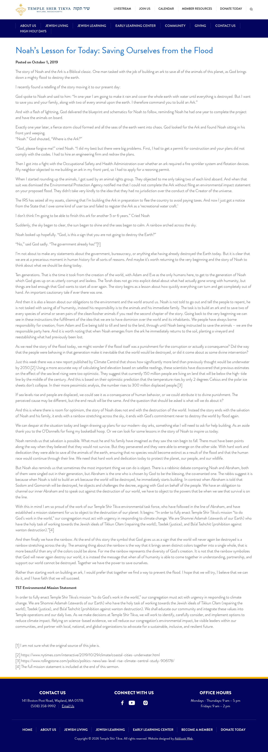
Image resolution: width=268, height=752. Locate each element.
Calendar (166, 9)
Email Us (68, 706)
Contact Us (225, 25)
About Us (28, 25)
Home (27, 729)
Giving (200, 25)
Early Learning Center (135, 25)
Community (175, 25)
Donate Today (231, 9)
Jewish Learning (91, 25)
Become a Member (197, 729)
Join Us (144, 9)
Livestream (122, 9)
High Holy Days (33, 31)
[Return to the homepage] (52, 10)
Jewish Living (56, 25)
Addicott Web (184, 738)
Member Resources (197, 9)
